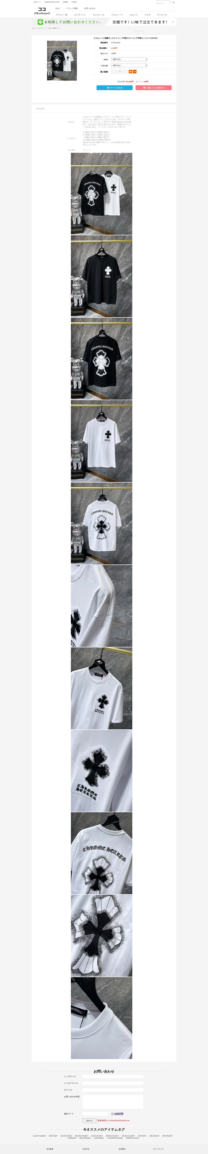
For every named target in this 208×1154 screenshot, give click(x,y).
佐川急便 (74, 2)
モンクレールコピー (81, 1135)
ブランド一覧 (61, 15)
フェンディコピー (66, 1135)
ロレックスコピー (85, 1137)
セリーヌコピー (167, 1135)
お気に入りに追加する (155, 88)
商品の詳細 (40, 109)
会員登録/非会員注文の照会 (52, 2)
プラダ (147, 15)
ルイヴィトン (80, 15)
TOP (49, 28)
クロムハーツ (117, 15)
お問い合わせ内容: (72, 1097)
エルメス (134, 15)
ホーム (34, 28)
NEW (57, 8)
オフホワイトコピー (132, 1137)
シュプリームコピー (39, 1135)
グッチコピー (142, 1135)
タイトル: (68, 1090)
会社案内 (122, 1149)
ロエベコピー (53, 1135)
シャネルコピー (99, 1137)
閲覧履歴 (65, 2)
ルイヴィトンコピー (128, 1135)
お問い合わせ (89, 8)
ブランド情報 (72, 8)
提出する (89, 1121)
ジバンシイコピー (97, 1135)
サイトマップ (158, 1149)
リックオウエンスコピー (115, 1137)
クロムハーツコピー (139, 31)
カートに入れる (116, 88)
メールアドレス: (71, 1083)
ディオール (162, 15)
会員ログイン (37, 2)
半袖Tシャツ (56, 28)
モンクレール (98, 15)
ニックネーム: (70, 1076)
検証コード (69, 1114)
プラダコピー (72, 1137)
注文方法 (86, 1149)
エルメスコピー (154, 1135)
